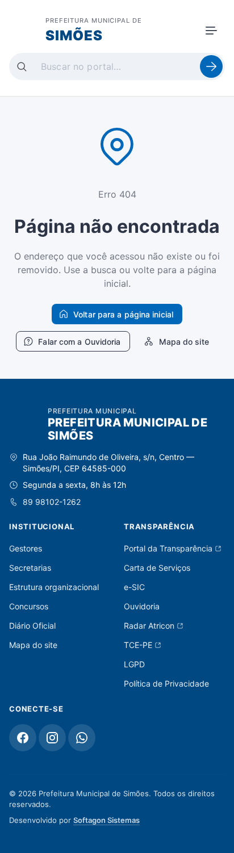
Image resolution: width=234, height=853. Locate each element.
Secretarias (30, 567)
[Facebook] (22, 737)
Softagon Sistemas (106, 820)
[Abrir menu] (211, 30)
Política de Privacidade (166, 683)
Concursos (28, 606)
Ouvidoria (142, 606)
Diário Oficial (32, 625)
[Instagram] (52, 737)
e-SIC (134, 587)
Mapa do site (33, 645)
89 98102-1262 (52, 502)
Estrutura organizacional (54, 587)
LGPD (134, 664)
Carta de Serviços (157, 567)
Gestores (25, 548)
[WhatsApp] (81, 737)
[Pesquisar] (211, 66)
